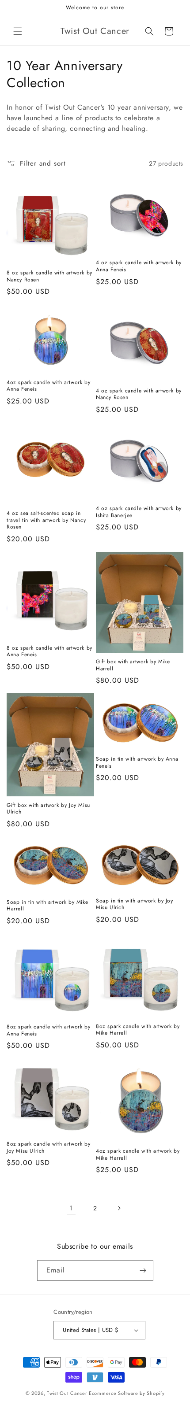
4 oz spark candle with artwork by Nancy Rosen (139, 394)
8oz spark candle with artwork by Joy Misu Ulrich (48, 1147)
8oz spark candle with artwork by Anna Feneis (48, 1030)
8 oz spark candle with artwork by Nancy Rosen (49, 276)
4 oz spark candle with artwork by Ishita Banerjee (139, 512)
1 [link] (71, 1208)
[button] (17, 31)
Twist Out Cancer (67, 1393)
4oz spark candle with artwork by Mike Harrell (137, 1154)
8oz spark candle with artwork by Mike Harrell (137, 1030)
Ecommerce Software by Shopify (126, 1393)
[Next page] (119, 1208)
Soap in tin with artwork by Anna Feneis (137, 762)
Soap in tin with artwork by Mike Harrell (47, 906)
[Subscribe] (143, 1270)
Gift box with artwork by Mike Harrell (133, 665)
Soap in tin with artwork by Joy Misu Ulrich (134, 904)
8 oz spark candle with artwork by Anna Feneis (49, 651)
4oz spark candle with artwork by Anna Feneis (48, 386)
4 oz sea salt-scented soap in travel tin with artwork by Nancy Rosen (46, 520)
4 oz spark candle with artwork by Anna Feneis (139, 266)
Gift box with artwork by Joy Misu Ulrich (48, 809)
